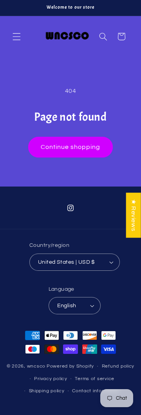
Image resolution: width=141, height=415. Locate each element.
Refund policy (118, 366)
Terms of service (94, 379)
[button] (16, 36)
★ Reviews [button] (133, 215)
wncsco (36, 366)
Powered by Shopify (70, 366)
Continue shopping (71, 147)
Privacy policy (50, 379)
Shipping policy (47, 391)
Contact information (96, 391)
